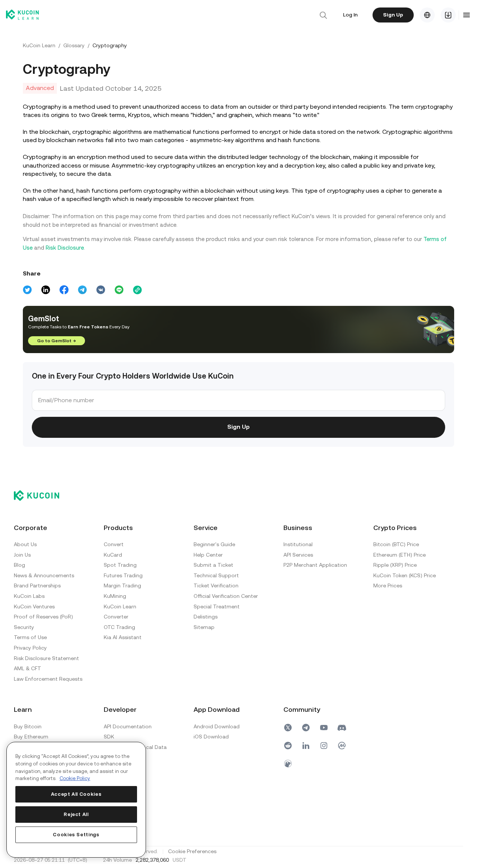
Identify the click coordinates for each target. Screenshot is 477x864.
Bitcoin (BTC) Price (396, 544)
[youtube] (323, 728)
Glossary (74, 45)
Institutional (298, 544)
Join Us (22, 555)
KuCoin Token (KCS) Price (404, 575)
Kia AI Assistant (123, 637)
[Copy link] (137, 289)
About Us (25, 544)
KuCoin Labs (29, 596)
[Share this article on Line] (119, 289)
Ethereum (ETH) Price (399, 555)
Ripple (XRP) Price (395, 565)
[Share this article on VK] (100, 289)
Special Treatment (217, 606)
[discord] (341, 728)
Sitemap (204, 627)
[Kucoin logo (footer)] (40, 495)
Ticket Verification (216, 585)
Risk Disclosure (65, 247)
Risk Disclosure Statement (46, 658)
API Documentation (128, 726)
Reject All (76, 814)
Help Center (208, 555)
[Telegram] (305, 728)
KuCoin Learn (39, 45)
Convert (114, 544)
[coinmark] (341, 746)
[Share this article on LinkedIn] (45, 289)
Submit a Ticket (213, 565)
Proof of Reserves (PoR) (43, 617)
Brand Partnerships (37, 585)
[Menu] (466, 14)
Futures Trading (123, 575)
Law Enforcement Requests (48, 679)
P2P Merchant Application (315, 565)
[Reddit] (287, 746)
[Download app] (448, 14)
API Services (298, 555)
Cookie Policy (75, 778)
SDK (109, 737)
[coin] (287, 764)
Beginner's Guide (214, 544)
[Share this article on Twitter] (27, 289)
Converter (116, 617)
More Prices (387, 585)
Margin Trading (122, 585)
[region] (76, 799)
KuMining (115, 596)
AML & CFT (27, 668)
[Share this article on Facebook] (64, 289)
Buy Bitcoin (28, 726)
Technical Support (216, 575)
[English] (427, 14)
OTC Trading (119, 627)
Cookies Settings (76, 834)
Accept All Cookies (76, 794)
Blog (19, 565)
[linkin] (305, 746)
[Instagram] (323, 746)
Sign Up (393, 15)
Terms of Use (30, 637)
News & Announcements (44, 575)
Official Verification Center (226, 596)
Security (24, 627)
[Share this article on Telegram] (82, 289)
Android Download (217, 726)
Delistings (206, 617)
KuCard (113, 555)
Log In (350, 15)
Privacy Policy (30, 648)
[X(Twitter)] (287, 728)
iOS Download (211, 737)
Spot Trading (120, 565)
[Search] (323, 15)
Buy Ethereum (31, 737)
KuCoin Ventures (34, 606)
